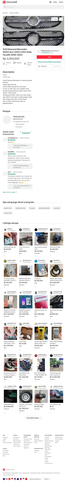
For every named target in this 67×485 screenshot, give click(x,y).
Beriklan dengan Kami (47, 473)
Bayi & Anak (27, 440)
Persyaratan (56, 473)
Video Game (48, 449)
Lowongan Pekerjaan (35, 473)
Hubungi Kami (14, 473)
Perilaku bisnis (10, 475)
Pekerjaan (36, 450)
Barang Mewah (17, 440)
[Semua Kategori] (50, 2)
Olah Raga (47, 447)
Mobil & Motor (58, 437)
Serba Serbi (5, 450)
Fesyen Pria (16, 444)
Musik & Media (48, 446)
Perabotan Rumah (28, 442)
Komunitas (5, 452)
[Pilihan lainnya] (4, 256)
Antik (46, 454)
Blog (4, 440)
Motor (56, 442)
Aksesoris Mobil (59, 439)
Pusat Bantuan (6, 473)
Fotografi (47, 437)
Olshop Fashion (17, 442)
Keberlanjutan (25, 473)
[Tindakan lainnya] (61, 19)
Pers (20, 473)
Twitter (4, 439)
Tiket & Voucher (48, 463)
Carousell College (7, 442)
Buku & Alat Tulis (28, 439)
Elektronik (36, 439)
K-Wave (46, 461)
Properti (57, 440)
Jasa (35, 452)
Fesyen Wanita (16, 446)
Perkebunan (27, 444)
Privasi (4, 475)
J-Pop (46, 460)
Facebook (5, 437)
